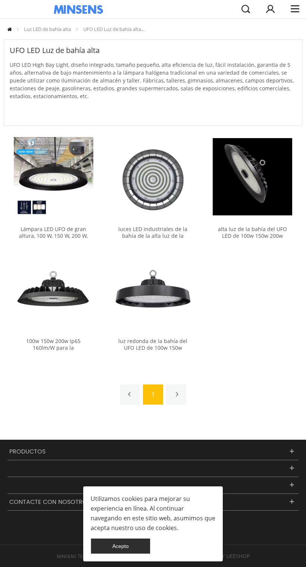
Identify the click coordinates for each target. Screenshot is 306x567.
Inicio (9, 29)
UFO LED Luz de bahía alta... (113, 29)
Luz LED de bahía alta (47, 29)
